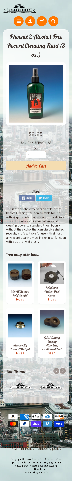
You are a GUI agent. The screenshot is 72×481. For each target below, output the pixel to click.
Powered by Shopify (36, 473)
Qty (36, 149)
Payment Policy (22, 449)
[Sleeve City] (19, 8)
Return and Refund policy (36, 434)
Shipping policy (49, 449)
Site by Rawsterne (36, 469)
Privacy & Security (36, 439)
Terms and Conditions (36, 444)
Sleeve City (37, 459)
